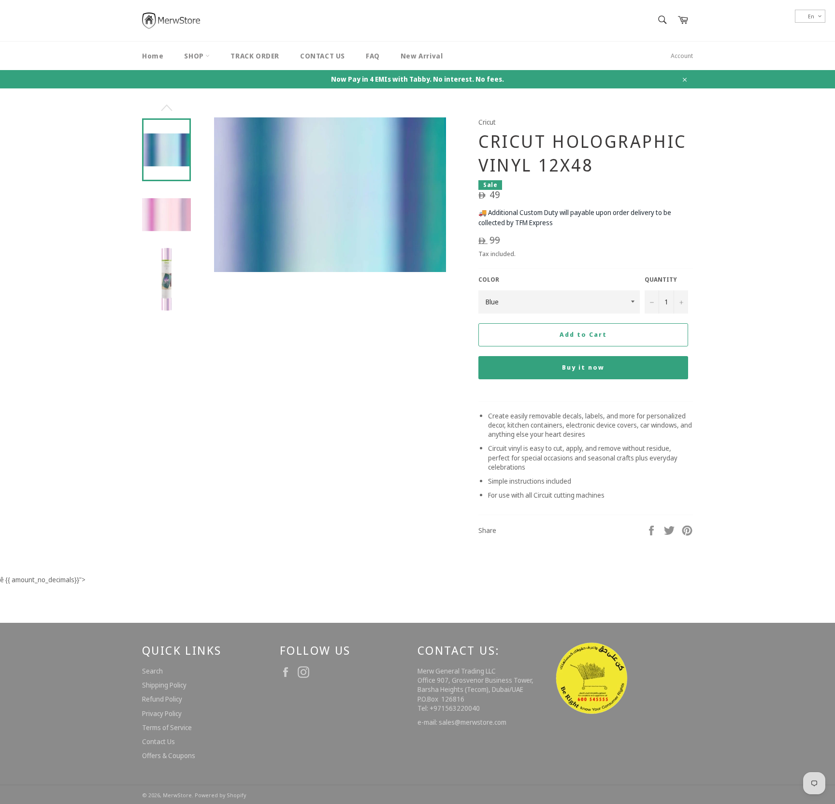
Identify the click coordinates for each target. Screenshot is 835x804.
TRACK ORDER (254, 55)
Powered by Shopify (220, 795)
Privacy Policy (162, 713)
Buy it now (583, 367)
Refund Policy (162, 699)
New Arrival (422, 55)
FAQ (373, 55)
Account (682, 55)
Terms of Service (167, 727)
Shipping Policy (164, 684)
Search (152, 670)
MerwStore (177, 795)
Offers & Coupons (168, 755)
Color (488, 280)
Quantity (661, 280)
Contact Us (158, 741)
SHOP (194, 55)
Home (152, 55)
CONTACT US (322, 55)
